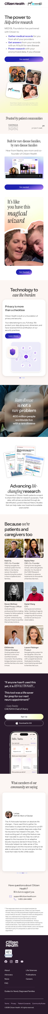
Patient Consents (24, 1003)
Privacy (13, 1003)
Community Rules (38, 1003)
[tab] (20, 377)
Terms (7, 1003)
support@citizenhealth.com (25, 896)
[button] (40, 3)
